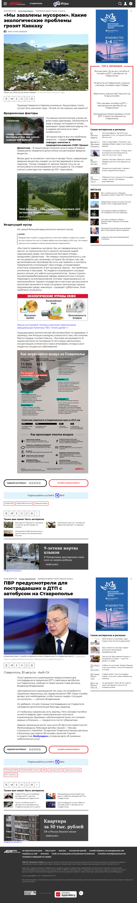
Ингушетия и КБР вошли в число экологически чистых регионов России (29, 533)
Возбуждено (40, 736)
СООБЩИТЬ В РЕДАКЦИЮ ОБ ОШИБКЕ (36, 857)
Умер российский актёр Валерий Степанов (115, 238)
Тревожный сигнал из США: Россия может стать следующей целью (116, 203)
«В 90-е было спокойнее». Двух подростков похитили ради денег (116, 640)
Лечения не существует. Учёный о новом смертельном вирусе (116, 169)
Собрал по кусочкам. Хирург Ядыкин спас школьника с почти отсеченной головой (117, 667)
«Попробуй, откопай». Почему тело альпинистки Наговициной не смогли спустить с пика (117, 153)
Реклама (62, 851)
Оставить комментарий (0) (69, 483)
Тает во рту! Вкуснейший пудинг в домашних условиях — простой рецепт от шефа (116, 659)
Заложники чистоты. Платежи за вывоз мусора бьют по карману (71, 524)
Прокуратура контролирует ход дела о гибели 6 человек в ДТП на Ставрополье (72, 796)
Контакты (45, 854)
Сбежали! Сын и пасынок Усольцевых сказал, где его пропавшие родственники (117, 179)
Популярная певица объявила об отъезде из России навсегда (114, 212)
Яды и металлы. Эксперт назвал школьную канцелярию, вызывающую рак (115, 650)
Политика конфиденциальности (112, 854)
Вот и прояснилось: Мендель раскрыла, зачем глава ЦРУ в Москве (116, 194)
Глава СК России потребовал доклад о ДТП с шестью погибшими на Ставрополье (27, 796)
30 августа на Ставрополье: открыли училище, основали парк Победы (112, 84)
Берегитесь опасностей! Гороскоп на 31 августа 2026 (112, 95)
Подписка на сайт (29, 854)
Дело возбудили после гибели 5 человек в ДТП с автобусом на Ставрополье (71, 805)
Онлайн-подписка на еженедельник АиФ (106, 851)
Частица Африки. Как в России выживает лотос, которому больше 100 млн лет (116, 135)
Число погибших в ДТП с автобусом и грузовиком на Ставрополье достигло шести (27, 805)
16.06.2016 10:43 (10, 11)
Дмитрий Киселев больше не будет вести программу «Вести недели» (116, 229)
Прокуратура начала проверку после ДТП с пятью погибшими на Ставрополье (111, 116)
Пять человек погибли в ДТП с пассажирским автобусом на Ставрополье (112, 105)
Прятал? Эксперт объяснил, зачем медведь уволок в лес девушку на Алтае (116, 161)
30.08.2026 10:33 (10, 579)
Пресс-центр (50, 851)
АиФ (62, 92)
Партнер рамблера (45, 893)
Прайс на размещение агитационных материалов (73, 854)
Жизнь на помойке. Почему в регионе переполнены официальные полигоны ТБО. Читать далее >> (46, 326)
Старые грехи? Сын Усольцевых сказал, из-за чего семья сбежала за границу (117, 676)
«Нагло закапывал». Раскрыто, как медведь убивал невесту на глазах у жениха (117, 144)
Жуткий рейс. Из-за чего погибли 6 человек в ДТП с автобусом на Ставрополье (111, 73)
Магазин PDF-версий (77, 851)
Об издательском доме (32, 851)
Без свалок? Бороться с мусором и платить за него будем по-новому (29, 525)
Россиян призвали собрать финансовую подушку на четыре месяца (114, 221)
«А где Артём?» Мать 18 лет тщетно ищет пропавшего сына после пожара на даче (116, 685)
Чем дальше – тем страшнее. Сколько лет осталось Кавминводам (49, 210)
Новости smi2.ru (13, 570)
